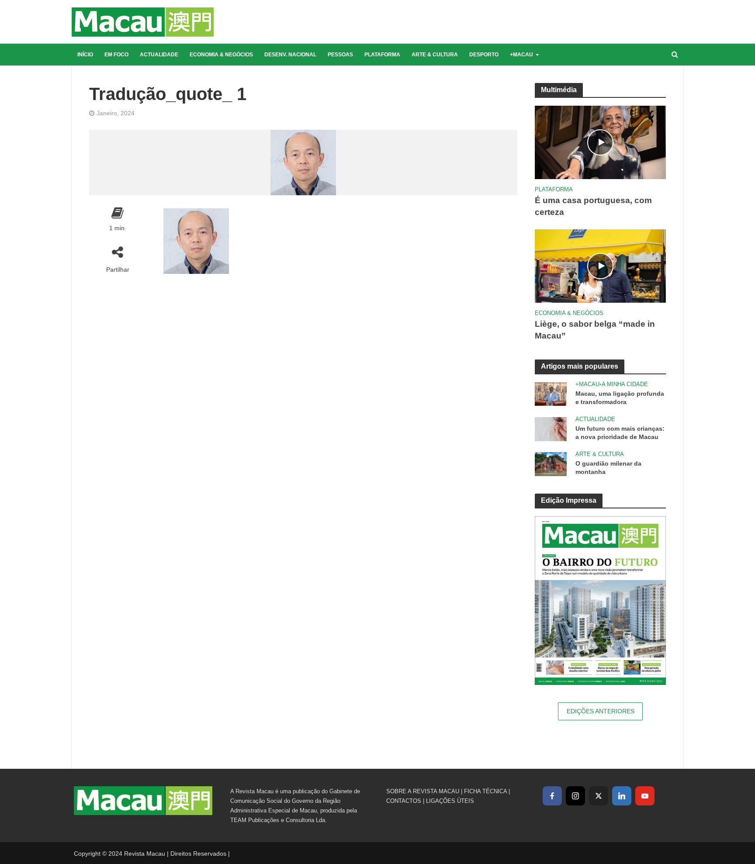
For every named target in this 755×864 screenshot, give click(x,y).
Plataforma (382, 55)
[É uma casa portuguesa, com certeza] (600, 141)
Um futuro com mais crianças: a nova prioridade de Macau (620, 432)
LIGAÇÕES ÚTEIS (450, 801)
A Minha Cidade (625, 384)
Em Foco (116, 55)
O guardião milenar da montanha (608, 467)
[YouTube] (645, 795)
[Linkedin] (621, 795)
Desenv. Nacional (290, 55)
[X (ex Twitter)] (598, 795)
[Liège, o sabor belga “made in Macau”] (600, 265)
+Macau (521, 55)
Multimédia (559, 89)
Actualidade (159, 55)
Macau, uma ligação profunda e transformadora (619, 397)
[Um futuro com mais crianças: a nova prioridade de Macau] (551, 428)
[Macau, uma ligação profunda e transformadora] (551, 393)
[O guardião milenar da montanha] (551, 463)
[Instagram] (575, 795)
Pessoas (340, 55)
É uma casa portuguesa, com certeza (593, 206)
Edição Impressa (568, 500)
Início (85, 55)
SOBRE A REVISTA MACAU (422, 791)
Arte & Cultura (435, 55)
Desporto (484, 55)
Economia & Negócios (221, 55)
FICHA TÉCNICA (485, 791)
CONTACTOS (403, 801)
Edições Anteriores (600, 711)
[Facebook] (552, 795)
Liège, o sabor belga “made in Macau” (595, 329)
